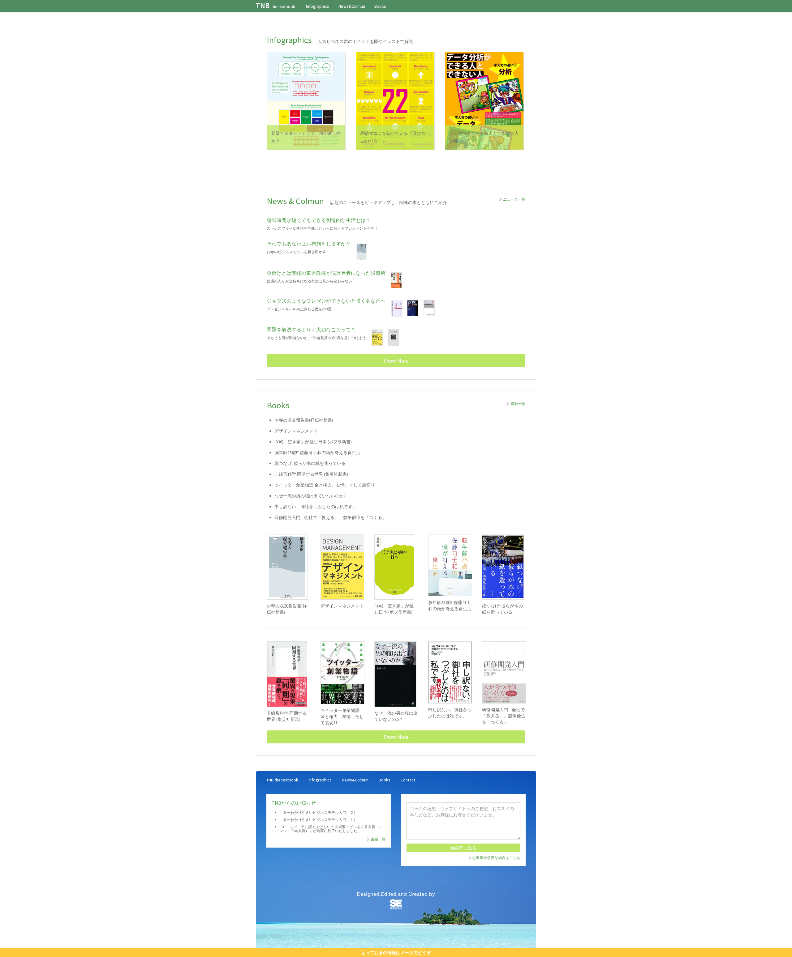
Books (380, 6)
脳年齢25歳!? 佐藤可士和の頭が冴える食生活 (317, 452)
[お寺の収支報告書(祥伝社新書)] (288, 567)
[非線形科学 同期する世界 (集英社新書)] (288, 674)
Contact (408, 780)
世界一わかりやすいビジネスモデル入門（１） (318, 819)
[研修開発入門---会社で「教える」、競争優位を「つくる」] (503, 672)
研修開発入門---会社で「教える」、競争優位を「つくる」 (330, 517)
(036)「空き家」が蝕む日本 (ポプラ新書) (313, 441)
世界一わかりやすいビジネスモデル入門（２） (318, 812)
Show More (396, 360)
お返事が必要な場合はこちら (496, 857)
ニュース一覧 (513, 199)
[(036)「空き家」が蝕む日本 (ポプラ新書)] (396, 567)
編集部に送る (463, 848)
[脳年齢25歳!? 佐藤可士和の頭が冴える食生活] (449, 565)
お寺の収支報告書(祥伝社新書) (303, 420)
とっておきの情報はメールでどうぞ (396, 952)
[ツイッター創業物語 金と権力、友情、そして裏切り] (342, 672)
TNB (275, 5)
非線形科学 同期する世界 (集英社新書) (311, 474)
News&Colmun (351, 6)
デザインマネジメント (296, 431)
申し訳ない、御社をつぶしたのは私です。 (315, 506)
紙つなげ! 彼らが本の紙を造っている (310, 463)
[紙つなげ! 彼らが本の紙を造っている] (503, 567)
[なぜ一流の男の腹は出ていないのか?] (396, 674)
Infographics (317, 6)
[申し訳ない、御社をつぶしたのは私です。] (449, 672)
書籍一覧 (517, 403)
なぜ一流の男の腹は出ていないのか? (310, 496)
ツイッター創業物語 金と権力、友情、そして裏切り (324, 485)
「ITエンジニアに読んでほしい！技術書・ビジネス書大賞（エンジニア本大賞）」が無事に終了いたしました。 (331, 828)
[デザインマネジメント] (342, 567)
